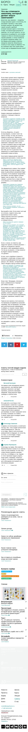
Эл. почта (4, 477)
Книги (3, 701)
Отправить (6, 495)
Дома (3, 698)
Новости (4, 690)
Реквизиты (4, 721)
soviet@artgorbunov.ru (7, 706)
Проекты (4, 693)
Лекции (12, 5)
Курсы (6, 5)
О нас (25, 5)
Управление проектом (6, 330)
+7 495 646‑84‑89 (6, 708)
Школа (17, 690)
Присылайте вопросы (10, 326)
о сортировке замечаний (14, 72)
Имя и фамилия (8, 473)
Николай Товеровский (12, 60)
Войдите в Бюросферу (6, 338)
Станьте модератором (9, 507)
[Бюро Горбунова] (5, 2)
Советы (18, 5)
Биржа (3, 696)
